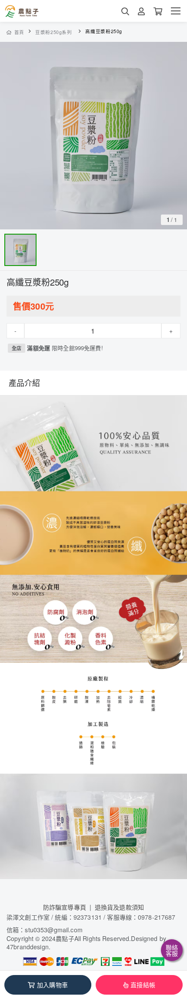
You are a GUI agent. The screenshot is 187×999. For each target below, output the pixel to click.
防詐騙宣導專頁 (64, 907)
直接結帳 (142, 984)
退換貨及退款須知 (119, 907)
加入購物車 (52, 984)
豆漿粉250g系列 (53, 32)
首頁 (19, 32)
